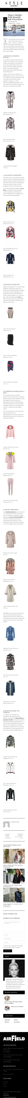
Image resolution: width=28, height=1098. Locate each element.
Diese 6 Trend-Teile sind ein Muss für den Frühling (13, 1002)
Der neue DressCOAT (7, 837)
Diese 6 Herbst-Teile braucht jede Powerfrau (15, 17)
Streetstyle (12, 23)
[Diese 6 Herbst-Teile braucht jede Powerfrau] (14, 28)
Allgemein (7, 1020)
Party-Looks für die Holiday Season (13, 1054)
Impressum (6, 1095)
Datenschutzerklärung (9, 1097)
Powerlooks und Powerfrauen (11, 1059)
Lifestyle (7, 1022)
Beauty (16, 1020)
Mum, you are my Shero (17, 1006)
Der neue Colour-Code (19, 837)
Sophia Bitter (13, 21)
